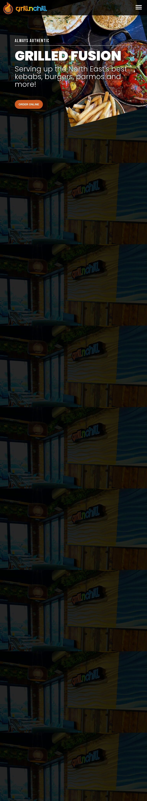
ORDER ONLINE (29, 104)
